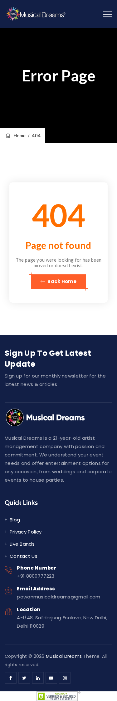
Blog (15, 519)
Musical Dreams (64, 656)
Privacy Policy (25, 532)
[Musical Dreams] (36, 14)
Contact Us (23, 556)
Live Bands (22, 544)
